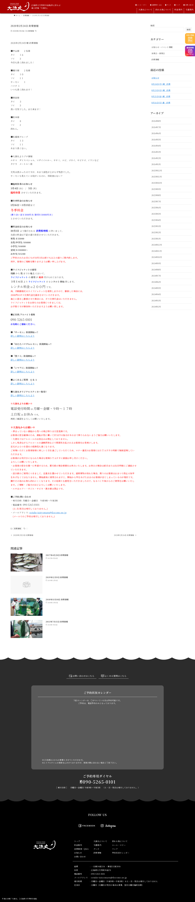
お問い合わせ (80, 856)
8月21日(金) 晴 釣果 (160, 96)
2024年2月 (156, 306)
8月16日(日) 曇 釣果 (160, 102)
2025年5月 (156, 213)
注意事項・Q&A (81, 849)
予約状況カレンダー (120, 852)
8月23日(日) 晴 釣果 (160, 90)
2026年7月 (156, 127)
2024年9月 (156, 263)
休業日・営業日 (158, 53)
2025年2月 (156, 232)
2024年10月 (156, 257)
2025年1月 (156, 238)
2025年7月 (156, 201)
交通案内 (97, 845)
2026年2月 (156, 158)
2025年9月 (156, 189)
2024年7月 (156, 275)
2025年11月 (156, 176)
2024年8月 (156, 269)
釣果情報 (31, 31)
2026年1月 (156, 164)
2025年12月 (156, 170)
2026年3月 (156, 151)
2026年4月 (156, 145)
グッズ (96, 849)
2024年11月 (156, 251)
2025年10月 (156, 182)
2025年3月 (156, 226)
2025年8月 (156, 195)
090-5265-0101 (99, 782)
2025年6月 (156, 207)
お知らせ (155, 77)
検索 (152, 25)
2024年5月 (156, 288)
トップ (77, 841)
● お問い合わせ (188, 5)
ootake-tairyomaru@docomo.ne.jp (47, 512)
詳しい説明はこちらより (22, 335)
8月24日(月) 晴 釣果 (160, 84)
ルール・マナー (119, 845)
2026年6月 (156, 133)
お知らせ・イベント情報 (161, 47)
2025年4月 (156, 220)
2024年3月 (156, 300)
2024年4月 (156, 294)
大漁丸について (100, 841)
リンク (115, 849)
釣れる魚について (120, 841)
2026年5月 (156, 139)
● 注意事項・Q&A (156, 5)
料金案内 (78, 845)
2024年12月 (156, 244)
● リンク (177, 5)
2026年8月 (156, 121)
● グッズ (168, 5)
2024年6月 (156, 281)
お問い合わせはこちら (83, 675)
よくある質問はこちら (115, 675)
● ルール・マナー (141, 5)
